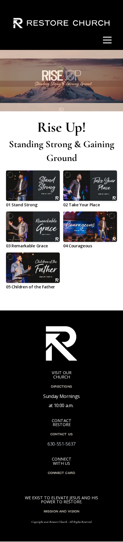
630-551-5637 (61, 444)
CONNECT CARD (62, 473)
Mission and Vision (62, 511)
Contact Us (61, 434)
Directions (61, 386)
